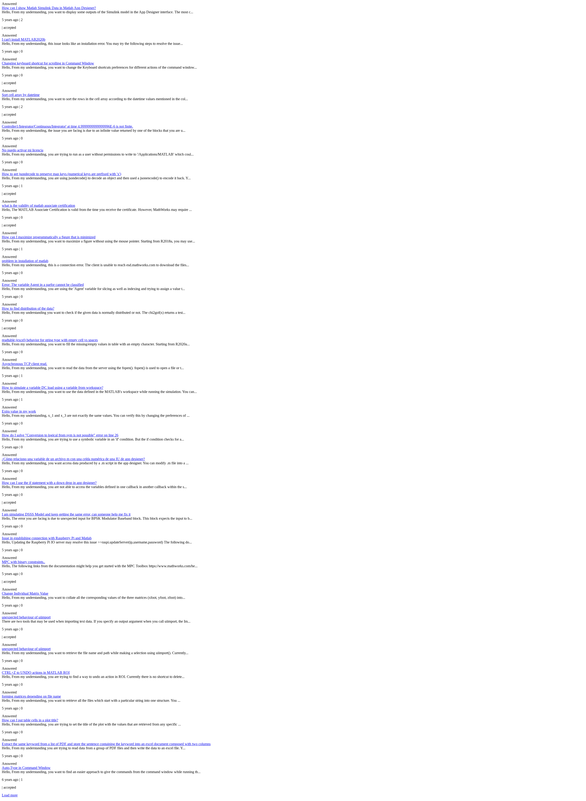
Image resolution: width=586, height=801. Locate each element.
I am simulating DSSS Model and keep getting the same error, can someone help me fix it (66, 514)
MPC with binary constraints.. (23, 562)
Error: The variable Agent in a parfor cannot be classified (43, 285)
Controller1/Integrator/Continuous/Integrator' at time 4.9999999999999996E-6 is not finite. (67, 126)
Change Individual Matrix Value (25, 593)
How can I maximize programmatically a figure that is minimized (48, 237)
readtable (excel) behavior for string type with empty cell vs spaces (50, 340)
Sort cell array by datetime (21, 95)
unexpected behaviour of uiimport (26, 617)
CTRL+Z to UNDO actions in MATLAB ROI (36, 673)
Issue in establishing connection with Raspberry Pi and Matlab (47, 538)
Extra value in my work (19, 411)
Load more (10, 795)
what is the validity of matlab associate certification (38, 205)
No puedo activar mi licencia (22, 150)
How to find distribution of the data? (28, 308)
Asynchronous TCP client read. (24, 364)
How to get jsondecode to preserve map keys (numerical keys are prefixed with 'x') (61, 174)
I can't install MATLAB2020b (23, 39)
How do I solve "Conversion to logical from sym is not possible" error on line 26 (60, 435)
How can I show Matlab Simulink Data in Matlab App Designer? (49, 8)
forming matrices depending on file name (31, 696)
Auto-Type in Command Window (26, 768)
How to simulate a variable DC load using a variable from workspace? (52, 388)
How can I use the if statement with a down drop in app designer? (49, 483)
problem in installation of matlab (25, 261)
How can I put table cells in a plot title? (30, 720)
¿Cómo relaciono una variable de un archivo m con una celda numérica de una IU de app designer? (73, 459)
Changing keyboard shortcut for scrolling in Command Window (48, 63)
